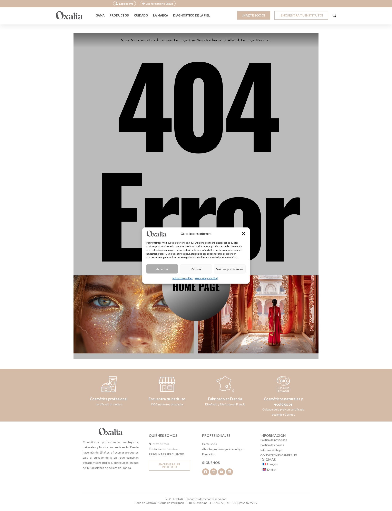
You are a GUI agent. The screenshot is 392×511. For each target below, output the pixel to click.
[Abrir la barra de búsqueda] (334, 15)
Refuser (196, 269)
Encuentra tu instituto (167, 399)
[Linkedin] (229, 471)
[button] (244, 234)
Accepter (162, 269)
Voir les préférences (229, 269)
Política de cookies (183, 278)
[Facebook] (205, 471)
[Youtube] (221, 471)
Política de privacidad (206, 278)
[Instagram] (213, 471)
